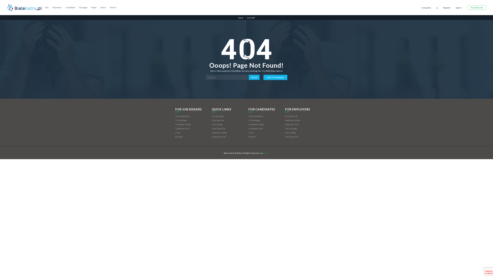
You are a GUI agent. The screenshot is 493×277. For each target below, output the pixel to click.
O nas (177, 132)
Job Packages (218, 116)
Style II (103, 7)
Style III (113, 7)
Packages (83, 7)
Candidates (70, 7)
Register (447, 7)
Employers (57, 7)
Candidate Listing (183, 124)
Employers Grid (219, 136)
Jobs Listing (217, 124)
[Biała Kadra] (24, 7)
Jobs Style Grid (218, 128)
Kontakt (179, 136)
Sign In (459, 7)
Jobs (47, 7)
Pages (94, 7)
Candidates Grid (182, 128)
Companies (426, 7)
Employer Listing (219, 132)
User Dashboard (182, 116)
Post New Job (477, 7)
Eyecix (266, 153)
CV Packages (181, 120)
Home (240, 18)
